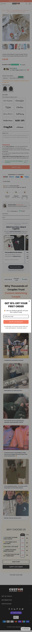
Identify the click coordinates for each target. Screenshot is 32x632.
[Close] (29, 301)
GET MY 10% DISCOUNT (16, 322)
